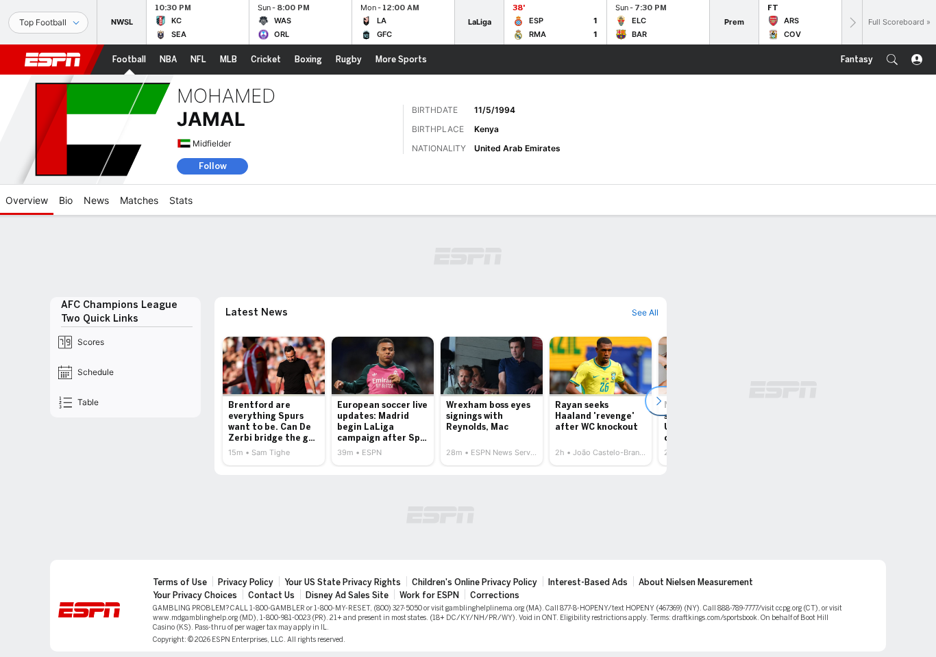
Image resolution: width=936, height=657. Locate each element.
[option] (274, 401)
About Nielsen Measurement (696, 582)
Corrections (494, 595)
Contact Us (271, 595)
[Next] (851, 22)
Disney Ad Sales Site (347, 595)
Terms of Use (180, 582)
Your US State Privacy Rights (342, 582)
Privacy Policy (245, 582)
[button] (892, 59)
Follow (213, 166)
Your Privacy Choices (195, 595)
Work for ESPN (429, 595)
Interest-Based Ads (588, 582)
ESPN (53, 59)
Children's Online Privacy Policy (474, 582)
